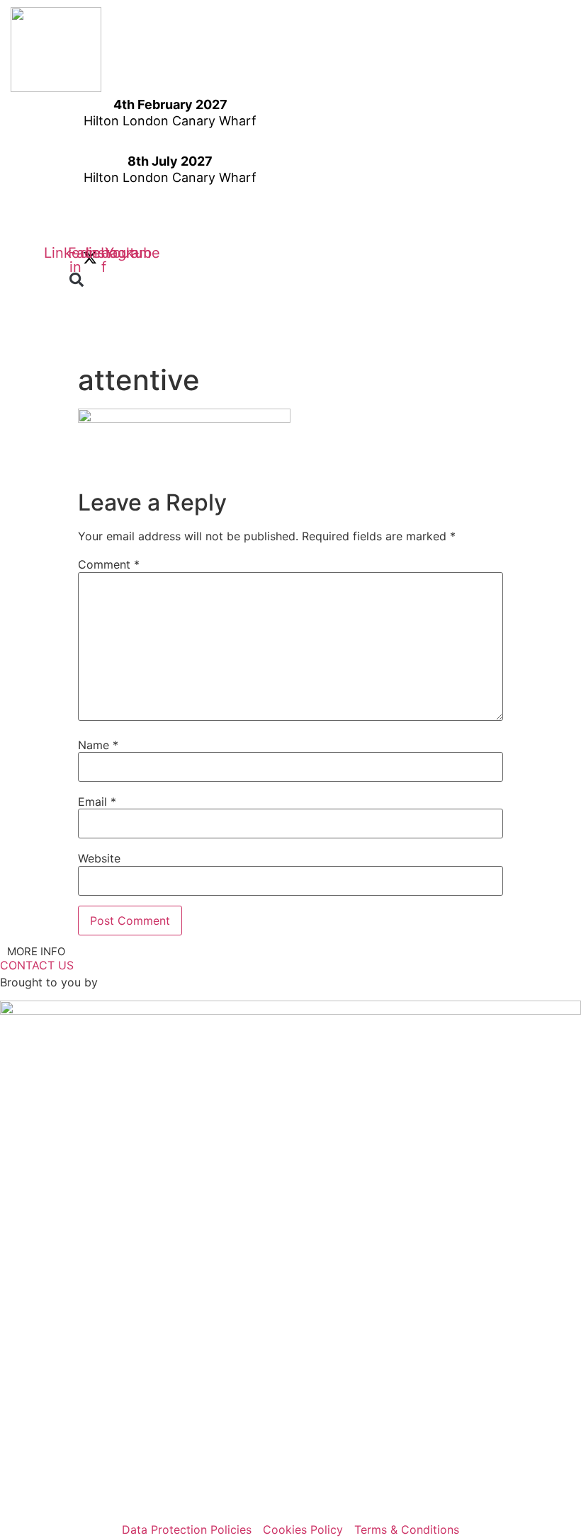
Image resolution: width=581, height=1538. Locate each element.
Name (98, 745)
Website (99, 858)
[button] (77, 280)
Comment (109, 564)
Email (97, 801)
